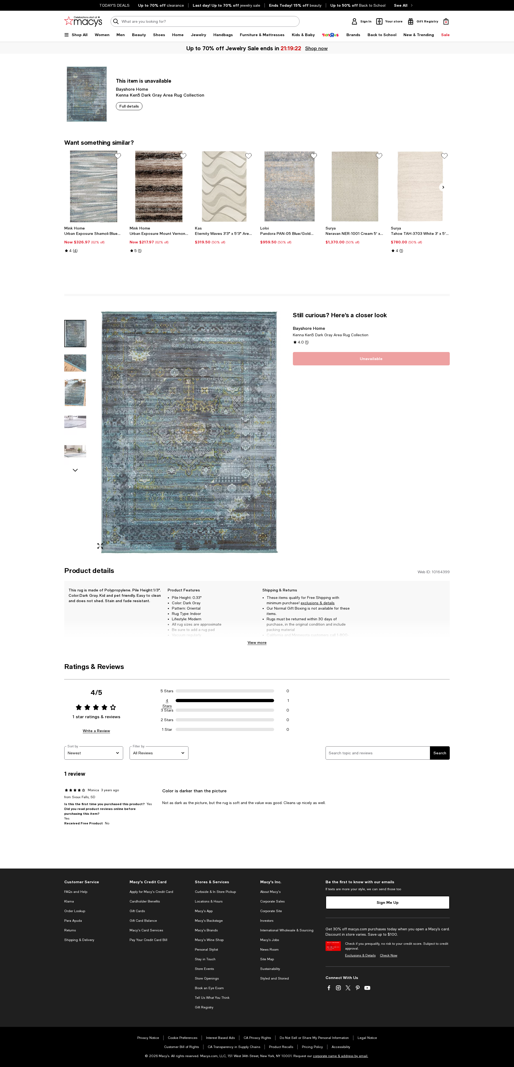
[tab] (75, 333)
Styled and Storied (274, 978)
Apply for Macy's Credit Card (151, 892)
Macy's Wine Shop (209, 940)
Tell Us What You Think (212, 998)
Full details (129, 106)
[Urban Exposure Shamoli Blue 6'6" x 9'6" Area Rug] (93, 186)
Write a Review (96, 730)
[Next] (443, 187)
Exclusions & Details (360, 955)
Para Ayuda (73, 921)
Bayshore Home (132, 88)
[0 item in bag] (446, 21)
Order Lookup (74, 911)
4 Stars (167, 700)
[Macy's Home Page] (83, 21)
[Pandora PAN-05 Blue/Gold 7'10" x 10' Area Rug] (289, 186)
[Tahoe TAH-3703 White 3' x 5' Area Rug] (420, 186)
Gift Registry (204, 1007)
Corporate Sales (272, 901)
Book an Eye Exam (209, 988)
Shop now (316, 48)
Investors (266, 921)
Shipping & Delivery (79, 940)
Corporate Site (271, 911)
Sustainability (270, 969)
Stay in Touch (205, 959)
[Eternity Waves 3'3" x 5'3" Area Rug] (224, 186)
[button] (175, 432)
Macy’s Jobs (269, 940)
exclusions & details (318, 603)
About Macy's (270, 892)
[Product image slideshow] (189, 432)
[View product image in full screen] (100, 546)
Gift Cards (137, 911)
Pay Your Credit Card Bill (148, 940)
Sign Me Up (388, 902)
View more (257, 642)
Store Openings (207, 978)
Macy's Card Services (146, 930)
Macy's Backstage (209, 921)
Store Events (204, 969)
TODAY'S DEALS (114, 5)
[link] (93, 239)
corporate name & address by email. (340, 1056)
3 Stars (167, 710)
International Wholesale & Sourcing (286, 930)
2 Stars (167, 720)
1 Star (167, 729)
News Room (269, 949)
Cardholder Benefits (145, 901)
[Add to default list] (118, 156)
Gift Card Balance (143, 921)
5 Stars (167, 691)
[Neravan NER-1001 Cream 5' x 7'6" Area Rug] (355, 186)
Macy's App (204, 911)
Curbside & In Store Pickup (215, 892)
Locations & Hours (208, 901)
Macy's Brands (206, 930)
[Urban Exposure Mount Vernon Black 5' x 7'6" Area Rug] (159, 186)
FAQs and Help (75, 892)
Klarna (69, 901)
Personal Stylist (206, 949)
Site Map (267, 959)
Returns (70, 930)
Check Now (388, 955)
